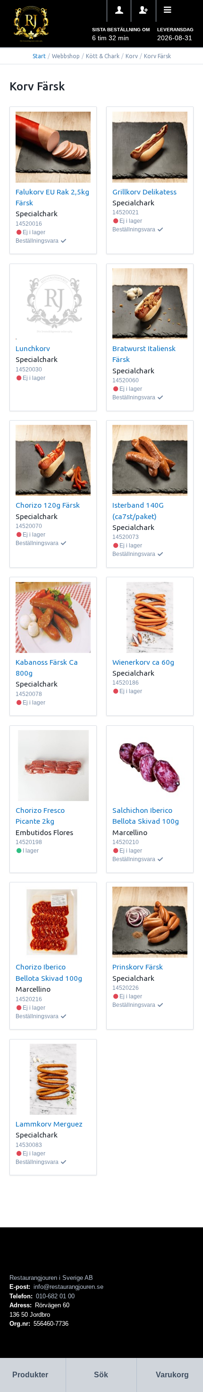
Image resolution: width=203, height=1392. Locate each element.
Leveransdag (175, 29)
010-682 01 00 (55, 1296)
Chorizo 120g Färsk (48, 505)
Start (39, 56)
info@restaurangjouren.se (68, 1286)
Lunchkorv (33, 348)
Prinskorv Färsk (137, 966)
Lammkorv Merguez (49, 1123)
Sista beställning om (121, 29)
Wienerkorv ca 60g (143, 662)
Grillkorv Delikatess (144, 191)
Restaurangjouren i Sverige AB (51, 1277)
